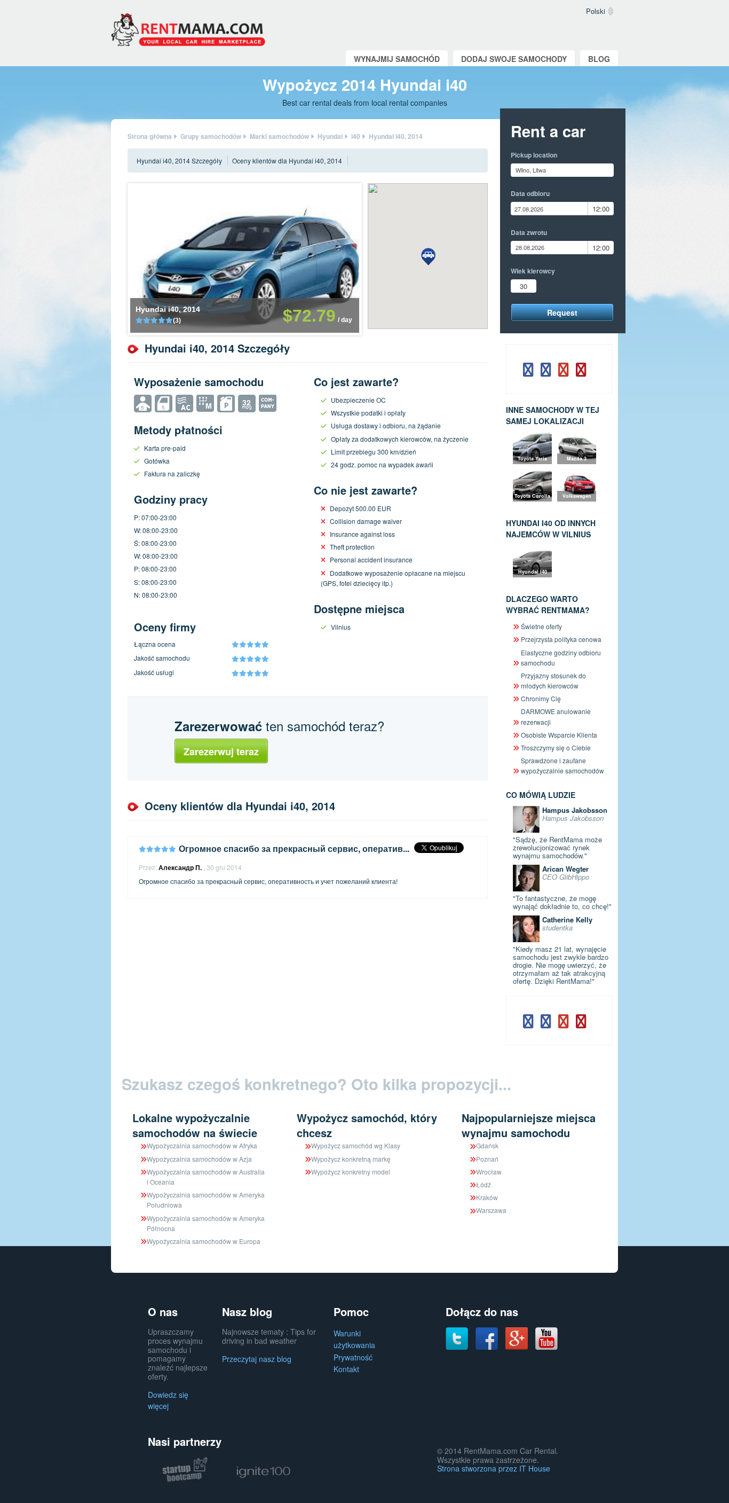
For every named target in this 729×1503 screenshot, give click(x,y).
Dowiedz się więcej (168, 1400)
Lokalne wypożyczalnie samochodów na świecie (194, 1125)
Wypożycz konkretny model (350, 1171)
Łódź (483, 1184)
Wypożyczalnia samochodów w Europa (203, 1241)
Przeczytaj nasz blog (256, 1358)
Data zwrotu (529, 232)
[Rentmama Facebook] (487, 1337)
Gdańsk (487, 1145)
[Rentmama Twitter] (457, 1337)
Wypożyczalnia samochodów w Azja (199, 1158)
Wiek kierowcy (533, 271)
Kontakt (346, 1369)
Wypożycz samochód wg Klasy (355, 1145)
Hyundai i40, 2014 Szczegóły (179, 160)
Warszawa (491, 1210)
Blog (599, 58)
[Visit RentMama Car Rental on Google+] (516, 1337)
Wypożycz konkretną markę (351, 1158)
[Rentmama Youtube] (546, 1337)
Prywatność (353, 1357)
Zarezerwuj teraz (221, 751)
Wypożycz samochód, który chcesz (367, 1125)
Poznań (487, 1158)
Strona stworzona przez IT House (493, 1468)
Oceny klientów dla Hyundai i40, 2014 (287, 160)
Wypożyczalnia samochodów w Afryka (202, 1145)
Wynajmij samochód (397, 58)
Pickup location (534, 155)
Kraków (487, 1197)
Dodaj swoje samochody (514, 58)
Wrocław (489, 1171)
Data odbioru (530, 193)
